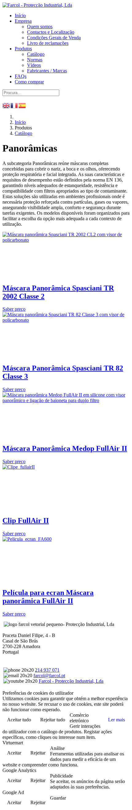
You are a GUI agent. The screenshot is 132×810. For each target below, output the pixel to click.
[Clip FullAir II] (18, 467)
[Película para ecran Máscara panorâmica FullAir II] (27, 539)
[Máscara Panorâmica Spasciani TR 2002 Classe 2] (66, 240)
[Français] (14, 104)
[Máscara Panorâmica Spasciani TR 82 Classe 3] (66, 320)
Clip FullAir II (25, 520)
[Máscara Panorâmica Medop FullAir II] (66, 400)
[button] (23, 21)
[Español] (22, 104)
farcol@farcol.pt (49, 675)
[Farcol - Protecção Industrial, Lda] (37, 5)
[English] (6, 104)
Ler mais (116, 719)
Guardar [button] (58, 797)
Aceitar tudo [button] (19, 719)
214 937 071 (47, 670)
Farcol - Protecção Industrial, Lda (71, 681)
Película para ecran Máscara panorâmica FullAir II (48, 597)
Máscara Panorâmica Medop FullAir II (64, 448)
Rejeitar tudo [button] (52, 719)
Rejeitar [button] (37, 752)
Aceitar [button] (14, 752)
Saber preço (13, 309)
